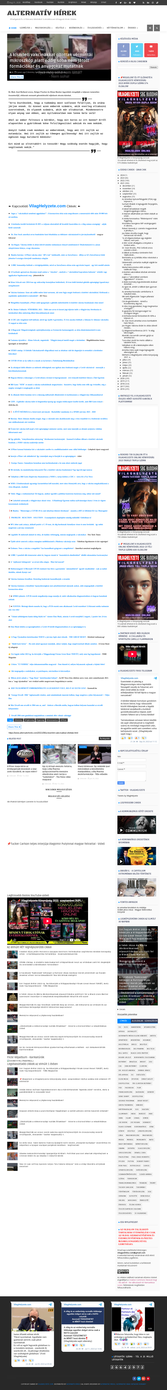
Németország (142, 1144)
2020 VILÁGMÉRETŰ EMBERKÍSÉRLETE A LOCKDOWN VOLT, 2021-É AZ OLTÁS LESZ (48, 688)
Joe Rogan (135, 1122)
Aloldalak (137, 1021)
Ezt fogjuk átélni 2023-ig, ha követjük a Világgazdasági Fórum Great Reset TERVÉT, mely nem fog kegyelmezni (55, 654)
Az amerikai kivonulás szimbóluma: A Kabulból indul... (137, 292)
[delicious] (157, 3)
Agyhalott (132, 1031)
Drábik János (144, 1070)
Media (121, 1140)
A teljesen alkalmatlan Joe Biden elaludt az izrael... (140, 214)
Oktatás (131, 1148)
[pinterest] (130, 3)
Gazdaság (13, 747)
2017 (122, 386)
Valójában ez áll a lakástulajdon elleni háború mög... (137, 346)
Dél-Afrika (123, 1075)
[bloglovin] (134, 3)
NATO (151, 1140)
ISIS (137, 1109)
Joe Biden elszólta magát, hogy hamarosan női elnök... (135, 234)
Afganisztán (149, 1027)
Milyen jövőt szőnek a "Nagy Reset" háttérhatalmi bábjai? (34, 678)
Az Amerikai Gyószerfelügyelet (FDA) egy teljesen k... (139, 200)
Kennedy (147, 1122)
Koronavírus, (55, 72)
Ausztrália (123, 1044)
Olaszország (144, 1148)
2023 (122, 178)
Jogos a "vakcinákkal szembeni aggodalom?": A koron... (135, 278)
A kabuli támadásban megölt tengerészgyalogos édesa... (134, 210)
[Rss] (157, 1379)
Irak (151, 1114)
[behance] (148, 3)
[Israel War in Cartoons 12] (20, 1060)
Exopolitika (124, 1083)
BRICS (134, 1044)
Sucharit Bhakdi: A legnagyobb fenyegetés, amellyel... (140, 205)
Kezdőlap (26, 2)
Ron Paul (123, 1166)
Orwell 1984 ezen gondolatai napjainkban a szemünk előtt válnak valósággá (41, 716)
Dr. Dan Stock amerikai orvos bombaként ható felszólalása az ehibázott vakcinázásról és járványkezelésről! (53, 235)
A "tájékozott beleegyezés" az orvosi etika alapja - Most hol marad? (37, 562)
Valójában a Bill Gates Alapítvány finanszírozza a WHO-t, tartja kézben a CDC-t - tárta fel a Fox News (52, 477)
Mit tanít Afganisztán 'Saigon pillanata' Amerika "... (138, 297)
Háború (139, 1105)
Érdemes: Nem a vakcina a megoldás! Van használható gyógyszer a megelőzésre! (42, 548)
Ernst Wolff (147, 1079)
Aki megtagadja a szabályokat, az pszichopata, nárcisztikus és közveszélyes (40, 671)
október (126, 191)
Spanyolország (126, 1170)
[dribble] (139, 3)
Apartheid (123, 1040)
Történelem (124, 1192)
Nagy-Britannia (125, 1144)
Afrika (121, 1031)
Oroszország (125, 1153)
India (133, 1114)
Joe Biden (123, 1122)
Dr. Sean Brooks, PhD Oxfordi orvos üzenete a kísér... (137, 249)
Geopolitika (137, 1096)
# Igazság (40, 720)
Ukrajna (122, 1196)
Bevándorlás (75, 28)
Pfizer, (63, 72)
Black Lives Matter (139, 1053)
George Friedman (126, 1101)
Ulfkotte (133, 1196)
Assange (147, 1040)
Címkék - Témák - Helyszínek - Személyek (124, 1021)
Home (14, 28)
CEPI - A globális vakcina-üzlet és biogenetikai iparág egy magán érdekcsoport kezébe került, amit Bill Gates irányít (57, 402)
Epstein (135, 1079)
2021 (122, 183)
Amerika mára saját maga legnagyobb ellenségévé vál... (138, 351)
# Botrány (18, 720)
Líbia (121, 1135)
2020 (122, 378)
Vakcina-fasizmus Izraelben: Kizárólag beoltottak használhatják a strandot (40, 579)
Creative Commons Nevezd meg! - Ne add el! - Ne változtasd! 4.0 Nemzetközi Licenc (137, 1282)
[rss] (143, 3)
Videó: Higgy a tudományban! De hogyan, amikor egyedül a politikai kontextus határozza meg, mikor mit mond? (56, 494)
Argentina (135, 1040)
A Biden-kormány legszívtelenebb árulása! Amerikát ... (139, 283)
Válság (122, 1200)
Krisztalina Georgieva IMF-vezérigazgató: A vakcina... (139, 224)
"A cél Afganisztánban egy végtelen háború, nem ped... (137, 239)
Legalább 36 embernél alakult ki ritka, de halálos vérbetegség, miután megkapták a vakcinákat (49, 535)
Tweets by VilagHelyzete (127, 795)
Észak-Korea (135, 1205)
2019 (122, 381)
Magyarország (43, 28)
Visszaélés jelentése (127, 1014)
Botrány (122, 1062)
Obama (121, 1148)
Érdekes (132, 28)
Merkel (130, 1140)
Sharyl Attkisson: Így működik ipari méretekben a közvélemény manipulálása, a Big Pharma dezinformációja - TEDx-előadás (94, 770)
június (125, 362)
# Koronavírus (52, 720)
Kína (152, 1127)
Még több (106, 738)
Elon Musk (123, 1079)
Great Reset (143, 1101)
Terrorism (132, 1179)
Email (103, 2)
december (127, 185)
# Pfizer (64, 720)
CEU (150, 1062)
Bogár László (125, 1057)
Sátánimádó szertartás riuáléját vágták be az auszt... (139, 263)
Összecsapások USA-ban (130, 1209)
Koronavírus (140, 1127)
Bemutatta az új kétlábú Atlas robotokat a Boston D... (140, 258)
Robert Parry (143, 1161)
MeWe (83, 2)
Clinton (143, 1066)
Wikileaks (132, 1200)
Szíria (121, 1179)
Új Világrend (140, 1213)
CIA (120, 1066)
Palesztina (124, 1157)
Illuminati (123, 1114)
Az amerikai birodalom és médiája (131, 907)
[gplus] (125, 3)
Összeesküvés (95, 28)
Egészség (141, 1075)
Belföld (143, 1044)
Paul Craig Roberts (140, 1157)
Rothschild (135, 1166)
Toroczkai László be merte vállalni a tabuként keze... (137, 341)
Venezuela (145, 1196)
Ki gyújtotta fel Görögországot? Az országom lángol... (136, 312)
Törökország (138, 1192)
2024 (122, 175)
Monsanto (141, 1140)
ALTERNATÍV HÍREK (41, 13)
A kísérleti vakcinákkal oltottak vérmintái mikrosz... (139, 273)
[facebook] (116, 3)
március (126, 370)
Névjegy (93, 2)
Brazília (133, 1062)
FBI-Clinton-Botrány (142, 1083)
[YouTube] (153, 1379)
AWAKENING (136, 1027)
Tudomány (140, 1187)
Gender (150, 1092)
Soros (147, 1166)
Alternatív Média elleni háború (133, 1036)
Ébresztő (144, 1200)
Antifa (153, 1036)
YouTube (50, 2)
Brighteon (72, 2)
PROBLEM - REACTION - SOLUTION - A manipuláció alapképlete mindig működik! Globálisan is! (51, 518)
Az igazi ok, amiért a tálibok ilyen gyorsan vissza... (139, 288)
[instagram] (153, 3)
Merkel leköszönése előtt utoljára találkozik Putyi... (136, 268)
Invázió (142, 1114)
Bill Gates (123, 1053)
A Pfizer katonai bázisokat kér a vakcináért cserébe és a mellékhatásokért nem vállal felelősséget (48, 449)
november (127, 188)
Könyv (121, 1131)
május (125, 365)
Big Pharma (48, 747)
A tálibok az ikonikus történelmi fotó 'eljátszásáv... (137, 253)
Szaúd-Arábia (145, 1174)
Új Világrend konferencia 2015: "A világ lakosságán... (138, 331)
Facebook (38, 2)
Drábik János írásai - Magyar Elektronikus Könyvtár (134, 910)
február (126, 373)
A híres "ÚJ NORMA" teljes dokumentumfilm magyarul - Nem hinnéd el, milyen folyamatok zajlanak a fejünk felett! (58, 664)
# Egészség (29, 720)
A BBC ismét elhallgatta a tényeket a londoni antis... (137, 244)
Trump (153, 1183)
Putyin (131, 1161)
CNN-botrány (131, 1066)
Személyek (25, 28)
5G (120, 1027)
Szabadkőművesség (127, 1174)
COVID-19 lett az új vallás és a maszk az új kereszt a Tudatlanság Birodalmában (42, 361)
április (125, 367)
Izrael (137, 1118)
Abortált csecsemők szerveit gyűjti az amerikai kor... (137, 336)
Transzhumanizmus (127, 1183)
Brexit (143, 1062)
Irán (121, 1118)
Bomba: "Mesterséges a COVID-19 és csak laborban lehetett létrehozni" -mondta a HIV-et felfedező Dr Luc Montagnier (60, 511)
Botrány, (31, 72)
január (125, 375)
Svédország (141, 1170)
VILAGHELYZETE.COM (45, 1384)
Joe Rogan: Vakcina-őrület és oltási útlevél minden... (139, 326)
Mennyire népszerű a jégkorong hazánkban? (42, 1015)
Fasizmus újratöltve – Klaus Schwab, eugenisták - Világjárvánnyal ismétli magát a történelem (48, 340)
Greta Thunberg (126, 1105)
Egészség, (39, 72)
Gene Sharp (124, 1096)
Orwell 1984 (140, 1153)
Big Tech (150, 1049)
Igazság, (46, 72)
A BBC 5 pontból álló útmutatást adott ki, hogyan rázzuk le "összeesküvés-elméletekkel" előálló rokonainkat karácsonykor (59, 555)
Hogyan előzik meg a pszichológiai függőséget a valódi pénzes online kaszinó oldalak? (64, 1111)
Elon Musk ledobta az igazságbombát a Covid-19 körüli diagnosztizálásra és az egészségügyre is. (48, 627)
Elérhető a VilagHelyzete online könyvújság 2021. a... (140, 356)
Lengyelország (145, 1131)
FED (120, 1088)
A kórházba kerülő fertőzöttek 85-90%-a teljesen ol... (139, 317)
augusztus (127, 196)
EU (132, 1075)
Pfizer (122, 1161)
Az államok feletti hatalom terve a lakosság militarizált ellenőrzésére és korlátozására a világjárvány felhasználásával (57, 395)
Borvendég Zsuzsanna (144, 1057)
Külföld (60, 28)
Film (139, 1088)
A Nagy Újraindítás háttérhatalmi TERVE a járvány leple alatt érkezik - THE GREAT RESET (48, 637)
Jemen (145, 1118)
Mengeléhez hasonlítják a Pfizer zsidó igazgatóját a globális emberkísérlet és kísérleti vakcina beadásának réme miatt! (57, 303)
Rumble (61, 2)
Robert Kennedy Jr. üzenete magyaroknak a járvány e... (139, 229)
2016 (122, 389)
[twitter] (121, 3)
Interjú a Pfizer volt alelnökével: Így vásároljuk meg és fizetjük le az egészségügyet (43, 456)
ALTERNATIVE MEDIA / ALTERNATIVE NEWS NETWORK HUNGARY (123, 1384)
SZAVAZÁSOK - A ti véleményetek (151, 1021)
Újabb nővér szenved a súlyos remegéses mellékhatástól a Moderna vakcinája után (43, 542)
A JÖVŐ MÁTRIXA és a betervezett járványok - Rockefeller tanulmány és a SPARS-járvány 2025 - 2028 (54, 412)
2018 (122, 383)
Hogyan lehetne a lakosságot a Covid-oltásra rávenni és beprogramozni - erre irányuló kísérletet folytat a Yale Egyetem (57, 378)
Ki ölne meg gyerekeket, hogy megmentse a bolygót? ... (140, 307)
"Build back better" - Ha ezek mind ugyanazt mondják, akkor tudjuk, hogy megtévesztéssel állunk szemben (54, 644)
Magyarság (147, 1135)
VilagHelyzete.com (47, 206)
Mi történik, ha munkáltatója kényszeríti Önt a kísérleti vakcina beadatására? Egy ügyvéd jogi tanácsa (51, 470)
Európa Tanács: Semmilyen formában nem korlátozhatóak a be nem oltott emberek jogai (46, 463)
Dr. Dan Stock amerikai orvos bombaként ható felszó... (139, 321)
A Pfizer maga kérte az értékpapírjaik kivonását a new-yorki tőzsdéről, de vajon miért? (22, 769)
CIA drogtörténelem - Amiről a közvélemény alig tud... (134, 302)
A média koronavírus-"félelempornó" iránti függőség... (140, 219)
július (125, 359)
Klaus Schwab (125, 1127)
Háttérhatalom (115, 28)
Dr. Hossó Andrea (127, 1070)
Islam (128, 1118)
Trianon (143, 1183)
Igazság (83, 747)
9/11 (126, 1027)
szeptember (128, 193)
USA (149, 1192)
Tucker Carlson (126, 1187)
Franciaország (125, 1092)
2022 (122, 180)
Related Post (15, 739)
